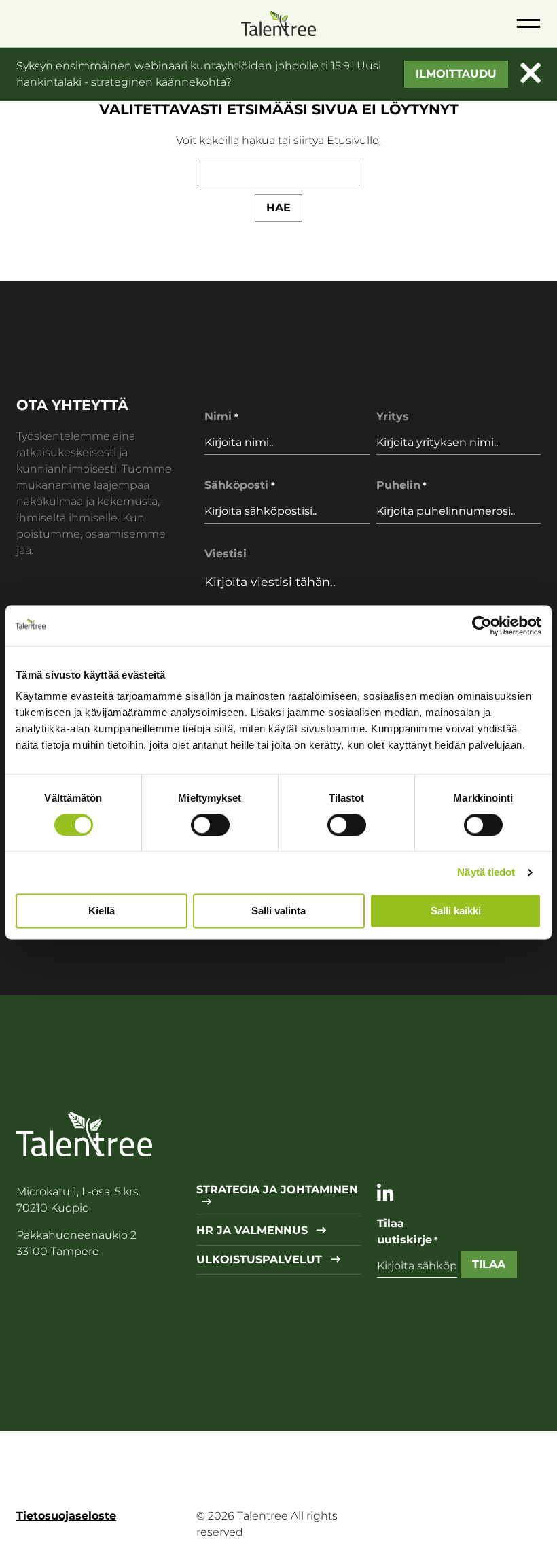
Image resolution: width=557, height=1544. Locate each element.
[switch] (210, 825)
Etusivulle (353, 140)
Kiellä (101, 910)
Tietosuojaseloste (66, 1515)
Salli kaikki (456, 910)
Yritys (392, 416)
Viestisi (225, 553)
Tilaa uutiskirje (407, 1231)
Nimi (221, 416)
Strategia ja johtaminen (277, 1190)
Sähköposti (239, 485)
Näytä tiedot (486, 872)
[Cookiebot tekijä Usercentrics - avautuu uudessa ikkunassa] (482, 625)
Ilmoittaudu (456, 73)
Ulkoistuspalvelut (260, 1260)
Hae (278, 207)
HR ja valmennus (253, 1230)
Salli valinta (278, 910)
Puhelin (401, 485)
